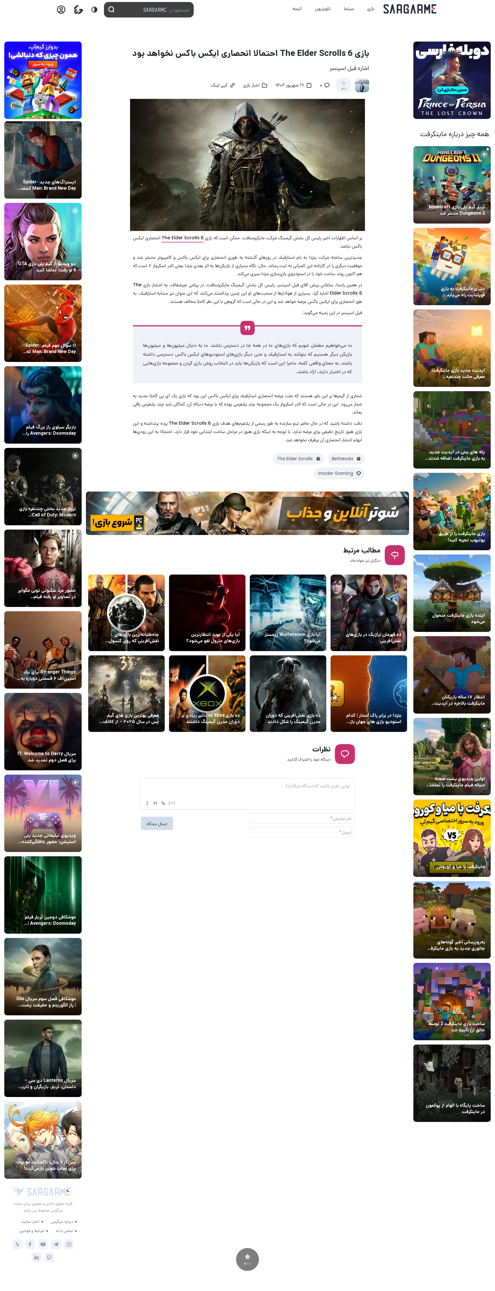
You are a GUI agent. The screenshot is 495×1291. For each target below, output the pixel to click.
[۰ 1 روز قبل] (452, 185)
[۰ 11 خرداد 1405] (452, 756)
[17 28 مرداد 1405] (43, 405)
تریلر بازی (475, 196)
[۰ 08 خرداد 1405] (126, 613)
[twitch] (49, 1257)
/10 (343, 89)
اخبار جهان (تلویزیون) (56, 743)
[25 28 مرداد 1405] (43, 1140)
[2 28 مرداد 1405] (43, 486)
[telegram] (56, 1244)
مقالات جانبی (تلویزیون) (53, 988)
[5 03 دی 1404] (126, 693)
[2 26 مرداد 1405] (369, 613)
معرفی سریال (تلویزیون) (54, 661)
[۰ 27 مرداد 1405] (43, 731)
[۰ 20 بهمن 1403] (452, 920)
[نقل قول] (155, 803)
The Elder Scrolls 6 (183, 237)
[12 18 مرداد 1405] (452, 348)
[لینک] (163, 803)
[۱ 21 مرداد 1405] (452, 266)
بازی (370, 8)
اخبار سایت (30, 1221)
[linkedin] (37, 1257)
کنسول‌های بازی (61, 825)
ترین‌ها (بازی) (387, 624)
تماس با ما (64, 1230)
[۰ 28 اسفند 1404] (207, 693)
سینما (349, 8)
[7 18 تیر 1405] (452, 675)
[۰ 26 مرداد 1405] (43, 1058)
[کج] (147, 803)
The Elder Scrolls (295, 459)
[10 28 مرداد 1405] (43, 241)
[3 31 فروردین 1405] (369, 693)
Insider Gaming (335, 473)
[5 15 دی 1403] (452, 1001)
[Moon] (94, 9)
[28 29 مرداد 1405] (43, 323)
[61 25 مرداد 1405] (43, 895)
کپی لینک (219, 85)
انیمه (297, 8)
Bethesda (342, 459)
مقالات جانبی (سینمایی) (53, 335)
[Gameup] (78, 9)
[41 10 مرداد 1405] (452, 593)
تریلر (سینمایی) (470, 768)
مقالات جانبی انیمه (58, 1151)
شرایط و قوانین (31, 1230)
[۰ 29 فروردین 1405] (288, 693)
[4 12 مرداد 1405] (452, 511)
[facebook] (30, 1244)
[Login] (61, 11)
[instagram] (69, 1244)
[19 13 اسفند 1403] (452, 838)
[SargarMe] (48, 1192)
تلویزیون (323, 8)
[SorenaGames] (18, 1191)
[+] (172, 803)
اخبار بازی (475, 278)
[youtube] (43, 1244)
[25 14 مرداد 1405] (452, 430)
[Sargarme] (410, 9)
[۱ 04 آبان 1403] (452, 1083)
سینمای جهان (63, 171)
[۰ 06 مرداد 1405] (288, 613)
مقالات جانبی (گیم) (383, 705)
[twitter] (17, 1244)
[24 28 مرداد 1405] (43, 160)
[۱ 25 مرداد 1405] (43, 976)
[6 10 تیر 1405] (207, 613)
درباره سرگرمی (62, 1221)
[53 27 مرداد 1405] (43, 568)
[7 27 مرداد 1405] (43, 650)
